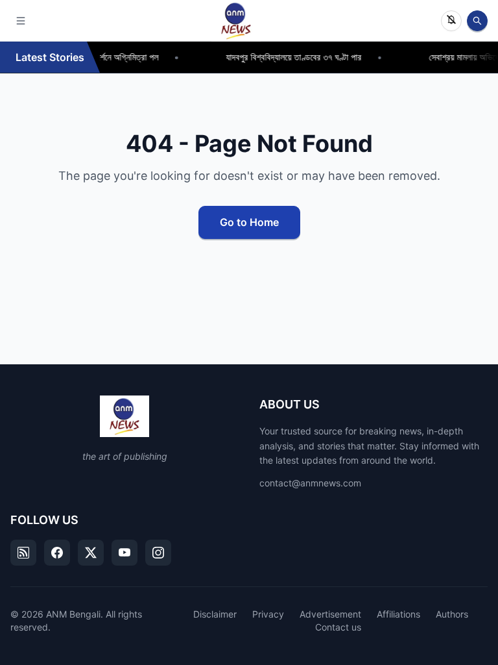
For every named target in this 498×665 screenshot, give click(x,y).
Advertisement (330, 614)
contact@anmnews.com (310, 482)
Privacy (268, 614)
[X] (91, 553)
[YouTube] (124, 553)
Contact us (338, 627)
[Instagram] (158, 553)
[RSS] (23, 553)
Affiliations (398, 614)
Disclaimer (215, 614)
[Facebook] (57, 553)
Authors (452, 614)
